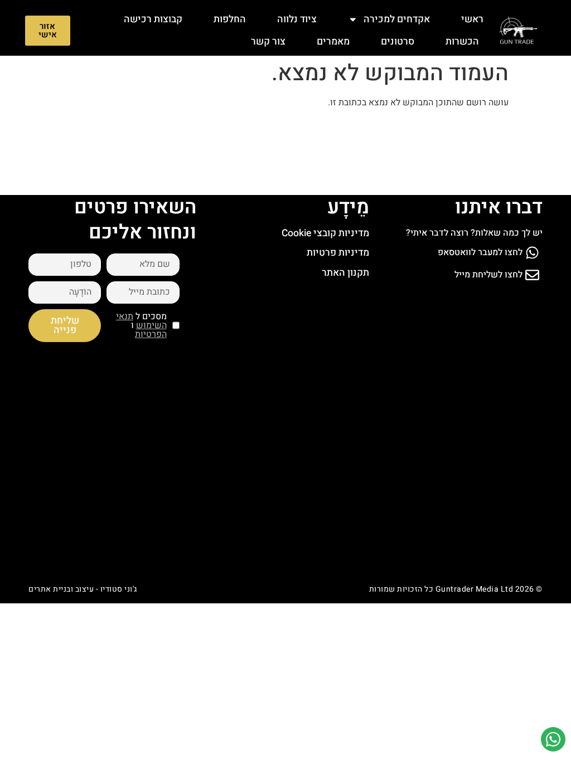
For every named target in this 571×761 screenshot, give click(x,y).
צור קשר (268, 41)
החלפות (230, 19)
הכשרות (462, 41)
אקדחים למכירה (397, 19)
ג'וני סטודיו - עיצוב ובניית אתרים (82, 589)
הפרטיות (151, 334)
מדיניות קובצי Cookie (325, 233)
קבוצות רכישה (153, 19)
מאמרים (333, 41)
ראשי (472, 19)
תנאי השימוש (141, 321)
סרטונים (397, 41)
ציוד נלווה (297, 19)
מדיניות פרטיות (338, 253)
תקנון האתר (345, 273)
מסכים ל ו (141, 325)
